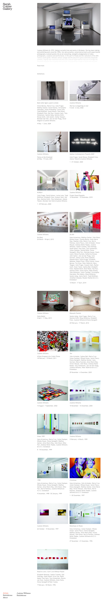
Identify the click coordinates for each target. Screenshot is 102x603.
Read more (40, 66)
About (5, 597)
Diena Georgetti (92, 320)
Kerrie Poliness (46, 489)
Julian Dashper (75, 250)
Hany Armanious (75, 237)
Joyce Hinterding (50, 109)
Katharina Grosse (91, 254)
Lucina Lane (61, 109)
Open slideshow (52, 91)
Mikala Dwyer (74, 239)
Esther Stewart (60, 117)
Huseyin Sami (58, 113)
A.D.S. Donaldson (44, 447)
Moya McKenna (90, 274)
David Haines (52, 108)
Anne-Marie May (92, 362)
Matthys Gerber (42, 108)
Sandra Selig (49, 115)
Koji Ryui (51, 113)
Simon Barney (41, 106)
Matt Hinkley (93, 271)
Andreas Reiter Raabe (82, 245)
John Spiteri (50, 117)
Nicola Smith (41, 117)
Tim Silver (78, 263)
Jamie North (83, 276)
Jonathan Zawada (76, 278)
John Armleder (90, 243)
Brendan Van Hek (43, 119)
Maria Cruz (50, 106)
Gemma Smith (59, 115)
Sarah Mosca (52, 111)
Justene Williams (49, 121)
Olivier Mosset (74, 364)
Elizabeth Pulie (42, 113)
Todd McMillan (42, 111)
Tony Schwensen (56, 199)
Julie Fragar (59, 106)
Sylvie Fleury (80, 243)
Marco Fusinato (79, 254)
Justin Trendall (85, 272)
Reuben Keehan (87, 278)
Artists (5, 593)
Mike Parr (80, 252)
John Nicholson (75, 272)
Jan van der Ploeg (55, 119)
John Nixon (61, 111)
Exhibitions (7, 595)
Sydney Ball (87, 267)
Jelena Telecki (74, 159)
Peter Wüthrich (87, 263)
